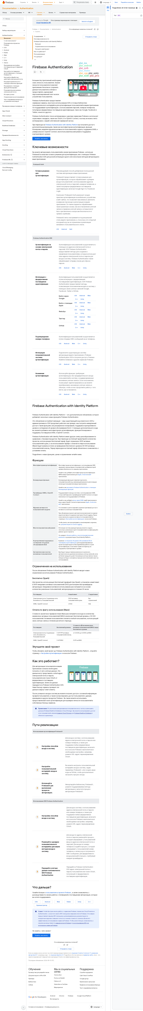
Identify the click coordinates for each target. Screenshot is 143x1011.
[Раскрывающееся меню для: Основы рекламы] (24, 12)
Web (73, 268)
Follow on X (57, 981)
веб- (90, 474)
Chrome (61, 996)
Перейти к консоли (127, 2)
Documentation (9, 8)
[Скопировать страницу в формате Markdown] (41, 72)
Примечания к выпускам (87, 982)
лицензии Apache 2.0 (57, 955)
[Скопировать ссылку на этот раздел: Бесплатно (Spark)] (51, 578)
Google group (84, 978)
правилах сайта (88, 955)
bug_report (137, 8)
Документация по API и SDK (37, 975)
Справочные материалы (68, 12)
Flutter (69, 902)
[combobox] (82, 2)
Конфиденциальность (52, 1007)
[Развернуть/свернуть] (44, 36)
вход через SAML (78, 500)
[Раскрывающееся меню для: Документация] (55, 2)
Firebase (34, 29)
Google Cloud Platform (84, 996)
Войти (139, 2)
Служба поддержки (86, 972)
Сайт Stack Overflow (86, 975)
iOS (57, 229)
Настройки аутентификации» (51, 653)
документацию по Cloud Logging (71, 524)
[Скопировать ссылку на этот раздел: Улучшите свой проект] (62, 647)
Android (64, 229)
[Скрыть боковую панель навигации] (23, 1007)
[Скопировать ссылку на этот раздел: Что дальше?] (53, 887)
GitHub (31, 985)
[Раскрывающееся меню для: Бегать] (38, 2)
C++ (79, 268)
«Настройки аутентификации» (75, 519)
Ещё (60, 2)
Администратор (41, 905)
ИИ (29, 12)
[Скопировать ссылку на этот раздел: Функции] (45, 460)
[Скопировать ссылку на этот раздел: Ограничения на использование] (74, 566)
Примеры (82, 12)
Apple (79, 474)
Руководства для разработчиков (39, 972)
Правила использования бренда (90, 985)
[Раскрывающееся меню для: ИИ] (32, 12)
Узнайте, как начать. (41, 138)
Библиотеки (32, 982)
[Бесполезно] (97, 29)
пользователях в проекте (58, 893)
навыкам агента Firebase (63, 923)
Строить (23, 2)
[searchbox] (13, 18)
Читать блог (58, 975)
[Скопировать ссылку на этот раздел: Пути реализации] (60, 725)
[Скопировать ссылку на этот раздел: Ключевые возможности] (70, 147)
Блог (116, 2)
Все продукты (54, 999)
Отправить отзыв (91, 37)
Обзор (4, 12)
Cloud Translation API (43, 23)
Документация (48, 2)
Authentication (26, 8)
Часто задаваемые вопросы (88, 988)
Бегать (34, 2)
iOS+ (36, 902)
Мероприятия (58, 987)
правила (64, 713)
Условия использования (36, 1007)
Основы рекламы (16, 12)
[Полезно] (94, 29)
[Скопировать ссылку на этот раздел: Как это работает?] (62, 661)
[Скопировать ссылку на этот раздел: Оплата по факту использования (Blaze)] (71, 610)
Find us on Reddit (59, 978)
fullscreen (140, 8)
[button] (11, 30)
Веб (71, 229)
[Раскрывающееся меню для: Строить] (28, 2)
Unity (85, 268)
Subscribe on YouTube (60, 984)
